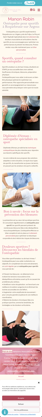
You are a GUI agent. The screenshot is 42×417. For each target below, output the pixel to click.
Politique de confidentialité (28, 414)
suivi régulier (9, 266)
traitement (32, 37)
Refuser (21, 404)
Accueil (21, 376)
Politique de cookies (12, 414)
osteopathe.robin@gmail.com (20, 370)
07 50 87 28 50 (32, 364)
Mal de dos (7, 351)
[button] (39, 382)
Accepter (21, 398)
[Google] (34, 10)
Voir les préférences (21, 410)
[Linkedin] (31, 10)
